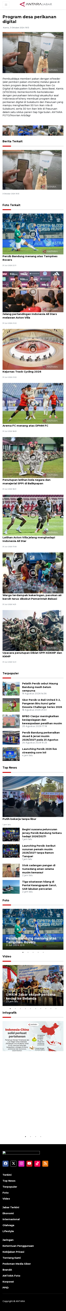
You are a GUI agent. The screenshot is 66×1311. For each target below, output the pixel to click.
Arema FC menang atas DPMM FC (25, 425)
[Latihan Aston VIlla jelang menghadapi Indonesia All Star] (33, 515)
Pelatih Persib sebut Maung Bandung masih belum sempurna (40, 687)
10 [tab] (56, 1008)
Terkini (7, 1174)
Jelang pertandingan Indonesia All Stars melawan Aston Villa (30, 315)
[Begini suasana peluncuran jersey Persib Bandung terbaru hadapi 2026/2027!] (11, 834)
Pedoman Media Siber (17, 1263)
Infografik (10, 1012)
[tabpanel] (33, 929)
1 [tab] (23, 952)
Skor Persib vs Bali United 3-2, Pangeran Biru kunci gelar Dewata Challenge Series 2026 (42, 703)
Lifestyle (8, 1231)
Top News (10, 767)
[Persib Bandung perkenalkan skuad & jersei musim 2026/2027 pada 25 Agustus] (11, 737)
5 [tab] (43, 952)
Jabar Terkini (11, 1207)
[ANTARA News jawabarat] (36, 4)
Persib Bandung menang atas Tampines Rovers (30, 258)
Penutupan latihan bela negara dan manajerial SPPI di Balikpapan (26, 481)
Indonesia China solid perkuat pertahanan (31, 1124)
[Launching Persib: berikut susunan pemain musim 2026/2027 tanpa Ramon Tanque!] (11, 850)
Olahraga (8, 1225)
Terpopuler (11, 673)
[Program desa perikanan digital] (32, 169)
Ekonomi (8, 1213)
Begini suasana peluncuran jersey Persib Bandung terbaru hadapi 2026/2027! (42, 833)
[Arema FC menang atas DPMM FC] (33, 403)
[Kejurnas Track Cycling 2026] (33, 349)
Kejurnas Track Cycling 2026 (22, 371)
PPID (6, 1287)
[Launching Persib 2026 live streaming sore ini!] (11, 754)
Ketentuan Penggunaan (18, 1245)
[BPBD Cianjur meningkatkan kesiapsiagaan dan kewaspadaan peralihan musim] (11, 721)
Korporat (8, 1281)
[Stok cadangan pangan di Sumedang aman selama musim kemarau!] (11, 870)
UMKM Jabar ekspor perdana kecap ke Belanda (31, 996)
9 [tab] (50, 1008)
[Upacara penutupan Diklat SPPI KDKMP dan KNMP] (33, 630)
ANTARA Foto (11, 1275)
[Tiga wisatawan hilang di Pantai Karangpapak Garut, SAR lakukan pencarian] (11, 886)
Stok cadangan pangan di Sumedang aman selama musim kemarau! (38, 869)
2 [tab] (28, 952)
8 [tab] (45, 1008)
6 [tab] (35, 1008)
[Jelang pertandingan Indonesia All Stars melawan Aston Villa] (33, 291)
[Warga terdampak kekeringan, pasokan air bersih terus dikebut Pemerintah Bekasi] (33, 572)
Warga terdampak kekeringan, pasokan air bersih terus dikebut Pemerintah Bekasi (32, 597)
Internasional (11, 1219)
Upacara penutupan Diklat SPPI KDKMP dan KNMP (32, 654)
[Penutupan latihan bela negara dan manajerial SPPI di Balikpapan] (33, 457)
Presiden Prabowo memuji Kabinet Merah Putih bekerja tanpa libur (31, 817)
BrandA (7, 1269)
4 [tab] (38, 952)
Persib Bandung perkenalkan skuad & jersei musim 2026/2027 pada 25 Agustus (41, 736)
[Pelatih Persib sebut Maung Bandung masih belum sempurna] (11, 688)
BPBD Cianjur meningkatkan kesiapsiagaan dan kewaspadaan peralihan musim (42, 720)
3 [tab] (33, 952)
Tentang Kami (12, 1257)
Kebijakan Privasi (13, 1251)
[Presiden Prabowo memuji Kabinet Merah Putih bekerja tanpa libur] (33, 796)
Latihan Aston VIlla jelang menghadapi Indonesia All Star (29, 539)
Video (7, 956)
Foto (6, 900)
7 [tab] (40, 1008)
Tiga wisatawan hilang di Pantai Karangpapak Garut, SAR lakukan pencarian (39, 885)
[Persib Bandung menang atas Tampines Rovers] (33, 233)
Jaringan (8, 1239)
